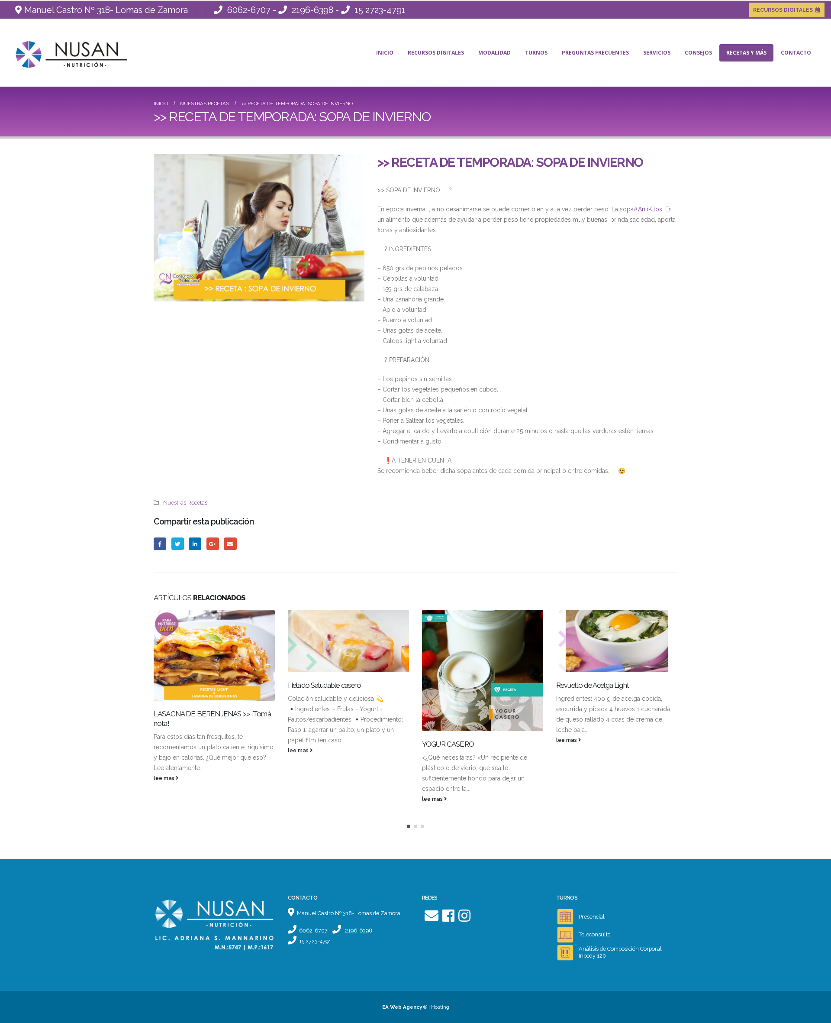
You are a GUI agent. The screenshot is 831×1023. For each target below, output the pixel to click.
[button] (408, 826)
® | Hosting (415, 1007)
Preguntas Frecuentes (595, 52)
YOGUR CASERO (448, 744)
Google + (212, 543)
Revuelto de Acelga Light (592, 685)
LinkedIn (195, 543)
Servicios (656, 52)
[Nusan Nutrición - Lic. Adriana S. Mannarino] (60, 53)
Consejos (698, 52)
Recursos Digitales (436, 52)
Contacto (796, 52)
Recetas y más (746, 52)
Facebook (160, 543)
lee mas (165, 778)
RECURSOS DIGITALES (783, 10)
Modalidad (494, 52)
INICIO (384, 52)
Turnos (536, 52)
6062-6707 (249, 10)
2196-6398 (312, 10)
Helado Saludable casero (324, 685)
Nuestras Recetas (185, 502)
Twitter (177, 543)
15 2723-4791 (380, 10)
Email (230, 543)
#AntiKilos (648, 209)
